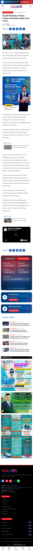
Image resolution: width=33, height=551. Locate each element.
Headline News (7, 12)
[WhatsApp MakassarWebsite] (24, 545)
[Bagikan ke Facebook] (10, 29)
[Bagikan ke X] (13, 29)
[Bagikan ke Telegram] (20, 29)
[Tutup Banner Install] (31, 2)
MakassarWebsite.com (18, 544)
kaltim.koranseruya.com (14, 306)
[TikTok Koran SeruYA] (14, 480)
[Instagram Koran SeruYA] (10, 480)
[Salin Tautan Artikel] (24, 29)
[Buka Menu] (2, 6)
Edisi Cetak (4, 525)
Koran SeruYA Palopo (6, 528)
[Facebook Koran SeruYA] (2, 480)
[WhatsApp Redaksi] (18, 480)
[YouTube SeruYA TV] (6, 480)
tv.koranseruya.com (13, 294)
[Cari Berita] (30, 6)
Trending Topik (4, 531)
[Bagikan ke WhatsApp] (17, 29)
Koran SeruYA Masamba (7, 534)
